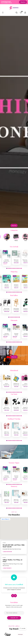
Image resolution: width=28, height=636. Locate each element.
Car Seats (14, 394)
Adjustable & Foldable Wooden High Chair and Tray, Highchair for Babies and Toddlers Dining (16, 309)
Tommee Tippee (14, 463)
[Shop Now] (14, 122)
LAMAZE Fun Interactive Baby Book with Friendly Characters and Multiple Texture (16, 384)
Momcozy (14, 486)
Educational (14, 370)
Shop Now (23, 2)
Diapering (14, 272)
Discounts (14, 320)
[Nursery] (10, 236)
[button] (2, 12)
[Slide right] (15, 595)
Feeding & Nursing (14, 419)
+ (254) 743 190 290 (7, 551)
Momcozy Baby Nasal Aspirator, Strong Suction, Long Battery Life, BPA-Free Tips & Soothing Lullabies (6, 500)
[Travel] (19, 236)
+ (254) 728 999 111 (7, 568)
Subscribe (13, 617)
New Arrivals (14, 247)
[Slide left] (12, 595)
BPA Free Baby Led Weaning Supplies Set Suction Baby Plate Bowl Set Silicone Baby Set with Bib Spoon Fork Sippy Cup (6, 432)
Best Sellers (14, 295)
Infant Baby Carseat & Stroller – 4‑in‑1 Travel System (16, 408)
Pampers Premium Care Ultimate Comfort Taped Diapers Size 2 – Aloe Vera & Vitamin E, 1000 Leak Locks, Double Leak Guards (16, 285)
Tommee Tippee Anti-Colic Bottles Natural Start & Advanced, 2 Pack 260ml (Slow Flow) (6, 260)
